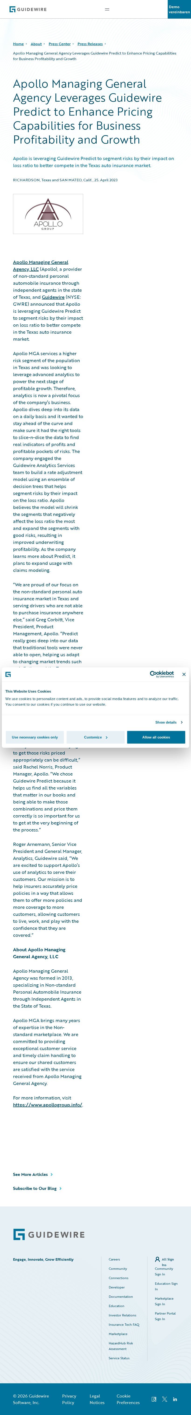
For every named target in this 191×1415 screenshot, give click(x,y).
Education (116, 1305)
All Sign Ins (168, 1259)
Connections (118, 1277)
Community (118, 1268)
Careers (114, 1259)
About (36, 44)
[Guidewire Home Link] (49, 1234)
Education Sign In (166, 1286)
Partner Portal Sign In (165, 1316)
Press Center (60, 44)
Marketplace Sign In (164, 1301)
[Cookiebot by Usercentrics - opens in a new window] (153, 674)
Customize (93, 737)
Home (18, 44)
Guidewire (53, 296)
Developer (117, 1287)
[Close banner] (184, 674)
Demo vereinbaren (179, 9)
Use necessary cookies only (35, 737)
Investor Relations (122, 1315)
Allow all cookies (156, 737)
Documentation (121, 1296)
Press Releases (90, 44)
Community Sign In (164, 1271)
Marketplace (118, 1333)
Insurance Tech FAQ (124, 1324)
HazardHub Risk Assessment (121, 1346)
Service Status (119, 1358)
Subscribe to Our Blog (35, 1188)
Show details (166, 722)
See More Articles (30, 1174)
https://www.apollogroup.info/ (47, 1104)
